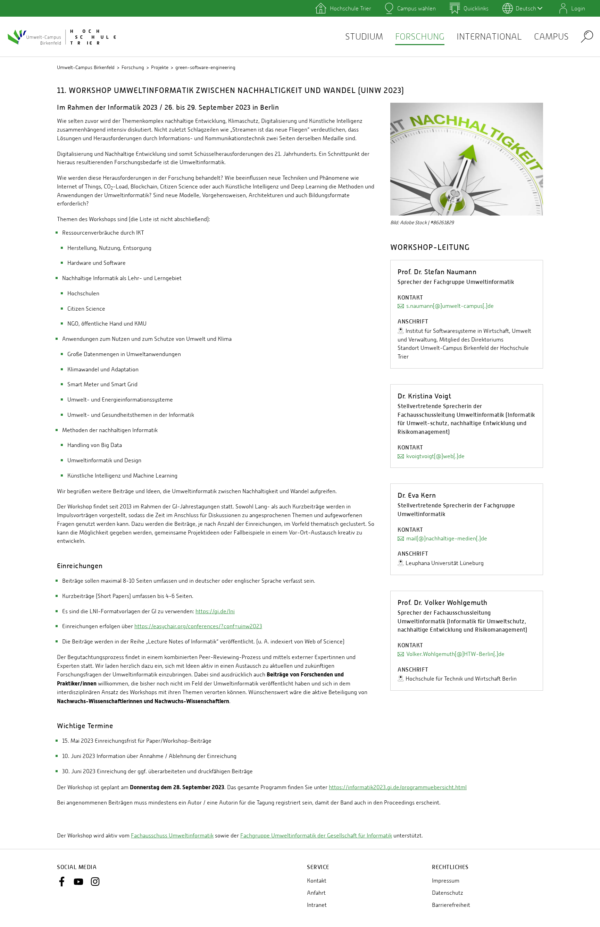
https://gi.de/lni (215, 611)
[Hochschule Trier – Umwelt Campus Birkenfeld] (62, 36)
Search (587, 36)
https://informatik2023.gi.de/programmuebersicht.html (398, 787)
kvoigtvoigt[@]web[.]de (435, 456)
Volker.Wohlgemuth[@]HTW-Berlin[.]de (455, 654)
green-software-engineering (205, 67)
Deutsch (526, 8)
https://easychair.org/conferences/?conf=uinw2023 (198, 626)
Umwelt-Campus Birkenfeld (86, 67)
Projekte (159, 67)
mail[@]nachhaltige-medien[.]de (446, 538)
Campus (551, 37)
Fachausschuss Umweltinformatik (172, 835)
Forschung (419, 37)
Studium (364, 37)
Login (578, 8)
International (489, 37)
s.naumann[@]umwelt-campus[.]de (450, 306)
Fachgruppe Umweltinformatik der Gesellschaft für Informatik (316, 835)
